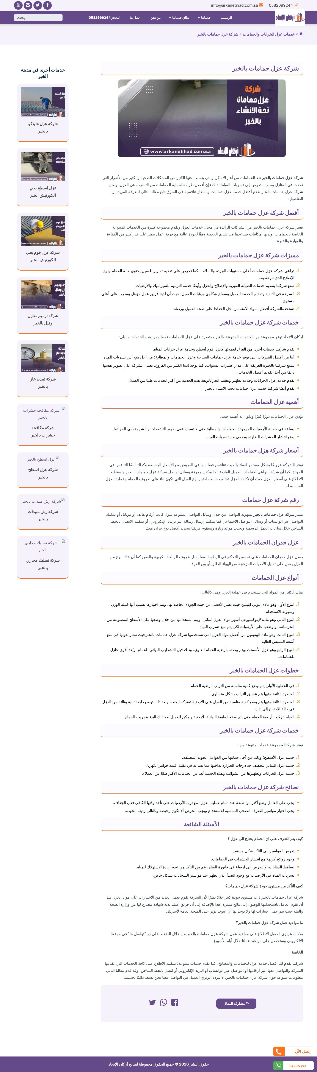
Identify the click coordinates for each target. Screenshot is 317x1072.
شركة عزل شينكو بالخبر (43, 127)
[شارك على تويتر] (152, 1003)
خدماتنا (206, 18)
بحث (21, 17)
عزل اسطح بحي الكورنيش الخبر (43, 191)
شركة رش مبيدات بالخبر (43, 515)
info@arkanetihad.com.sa (235, 5)
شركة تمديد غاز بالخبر (43, 383)
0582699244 (281, 5)
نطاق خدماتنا (181, 18)
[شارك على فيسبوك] (175, 1003)
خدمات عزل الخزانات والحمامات (269, 34)
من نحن (156, 18)
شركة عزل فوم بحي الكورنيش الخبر (43, 256)
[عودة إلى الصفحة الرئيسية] (301, 34)
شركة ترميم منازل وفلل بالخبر (43, 319)
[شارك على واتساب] (164, 1003)
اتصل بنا (135, 18)
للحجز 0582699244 (104, 18)
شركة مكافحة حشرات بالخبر (43, 431)
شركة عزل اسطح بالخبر (43, 473)
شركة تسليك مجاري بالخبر (43, 564)
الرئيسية (226, 18)
